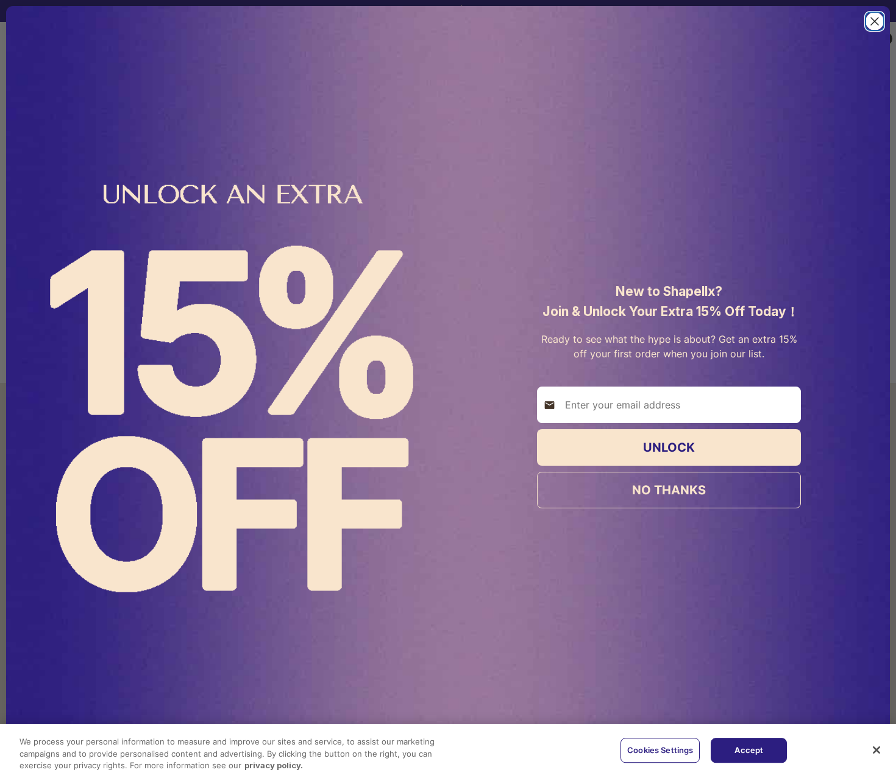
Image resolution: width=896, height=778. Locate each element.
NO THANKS (669, 490)
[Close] (876, 750)
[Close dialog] (875, 21)
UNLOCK (669, 447)
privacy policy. (273, 765)
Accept (748, 750)
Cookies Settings (660, 750)
